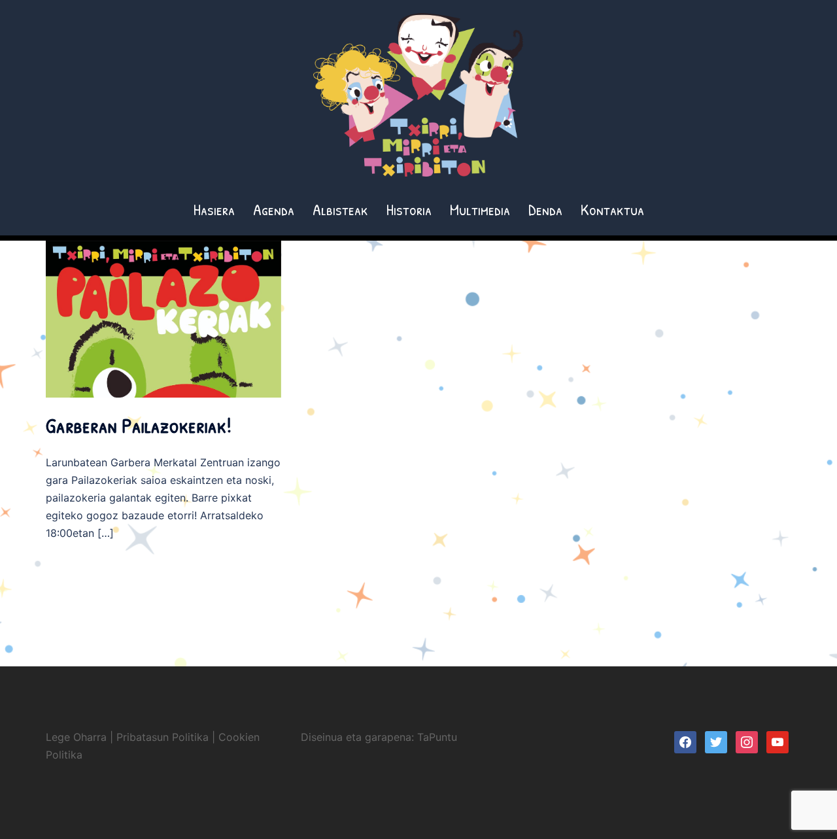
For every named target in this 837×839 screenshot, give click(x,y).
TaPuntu (437, 737)
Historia (409, 209)
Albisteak (340, 209)
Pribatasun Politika (162, 737)
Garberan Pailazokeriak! (138, 425)
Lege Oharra (76, 737)
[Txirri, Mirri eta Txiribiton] (418, 98)
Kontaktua (612, 209)
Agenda (273, 209)
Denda (545, 209)
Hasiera (214, 209)
